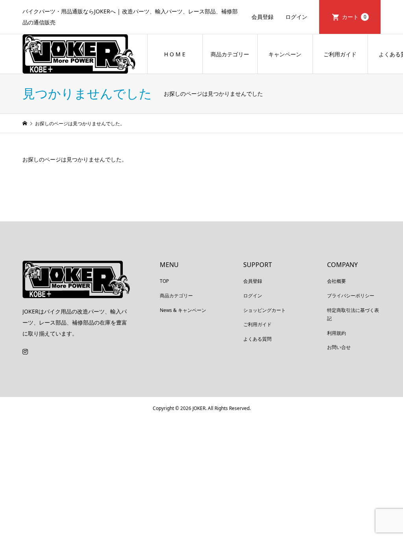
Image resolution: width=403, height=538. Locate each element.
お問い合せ (339, 347)
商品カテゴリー (230, 54)
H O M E (174, 54)
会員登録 (262, 16)
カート (354, 16)
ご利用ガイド (340, 54)
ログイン (296, 16)
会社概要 (336, 281)
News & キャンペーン (183, 310)
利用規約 (336, 333)
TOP (164, 281)
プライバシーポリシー (350, 295)
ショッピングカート (264, 310)
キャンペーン (284, 54)
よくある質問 (257, 339)
